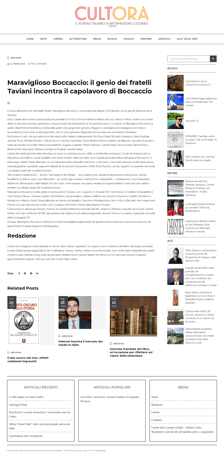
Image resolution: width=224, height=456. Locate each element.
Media (97, 39)
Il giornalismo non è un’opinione (25, 435)
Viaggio (128, 39)
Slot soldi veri (187, 39)
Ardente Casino (193, 427)
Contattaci (157, 420)
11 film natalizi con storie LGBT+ (26, 397)
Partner (146, 39)
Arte (43, 39)
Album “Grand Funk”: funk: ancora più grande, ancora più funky (39, 426)
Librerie (156, 412)
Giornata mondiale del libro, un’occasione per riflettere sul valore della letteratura (131, 352)
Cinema (58, 39)
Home (30, 39)
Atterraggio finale (18, 404)
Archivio (164, 39)
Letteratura (78, 39)
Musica (112, 39)
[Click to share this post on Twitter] (25, 273)
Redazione (157, 404)
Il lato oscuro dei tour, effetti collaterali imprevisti (27, 359)
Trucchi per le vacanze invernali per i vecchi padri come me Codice (39, 414)
